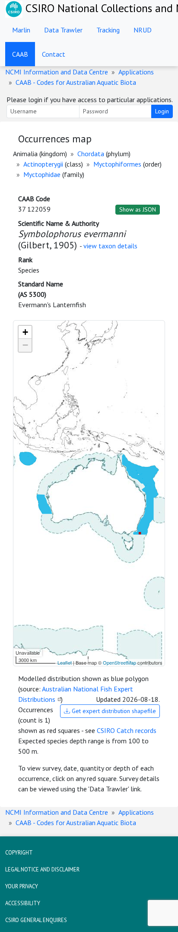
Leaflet (64, 662)
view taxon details (110, 245)
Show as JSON (137, 209)
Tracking (108, 30)
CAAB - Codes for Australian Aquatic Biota (76, 82)
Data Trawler (63, 30)
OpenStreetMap (119, 662)
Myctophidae (41, 174)
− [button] (25, 345)
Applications (136, 71)
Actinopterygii (43, 164)
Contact (53, 54)
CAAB (20, 54)
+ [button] (25, 332)
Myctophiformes (117, 164)
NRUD (143, 30)
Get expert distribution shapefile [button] (113, 711)
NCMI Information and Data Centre (56, 71)
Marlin (21, 30)
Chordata (90, 153)
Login (162, 111)
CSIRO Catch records (126, 730)
